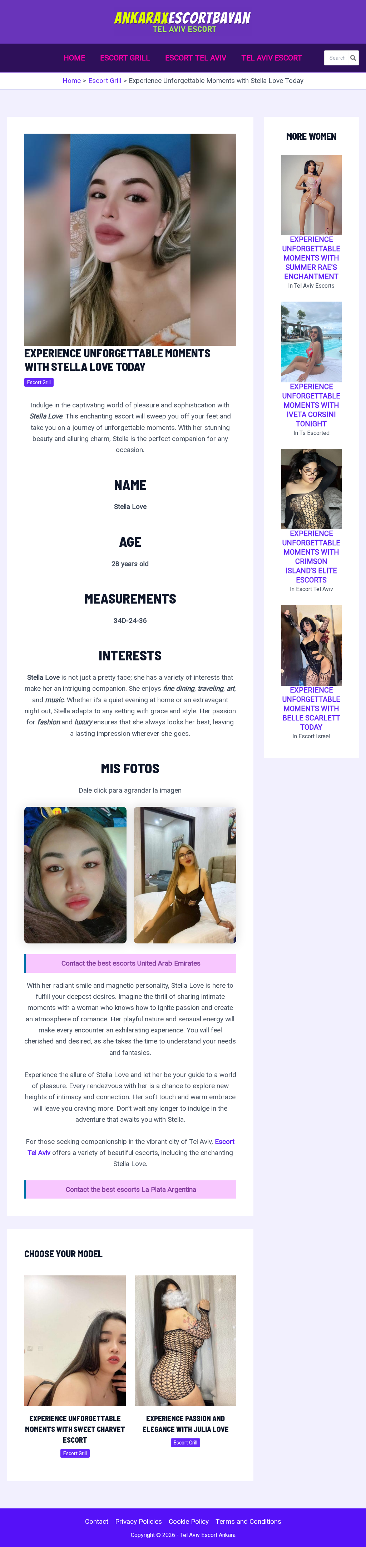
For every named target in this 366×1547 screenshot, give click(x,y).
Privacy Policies (138, 1521)
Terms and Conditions (248, 1521)
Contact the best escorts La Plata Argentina (131, 1189)
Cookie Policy (189, 1521)
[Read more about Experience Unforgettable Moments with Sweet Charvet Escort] (75, 1340)
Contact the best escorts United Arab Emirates (131, 963)
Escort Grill (39, 382)
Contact (96, 1521)
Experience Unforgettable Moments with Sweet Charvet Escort (75, 1429)
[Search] (353, 58)
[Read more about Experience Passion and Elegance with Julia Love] (185, 1340)
